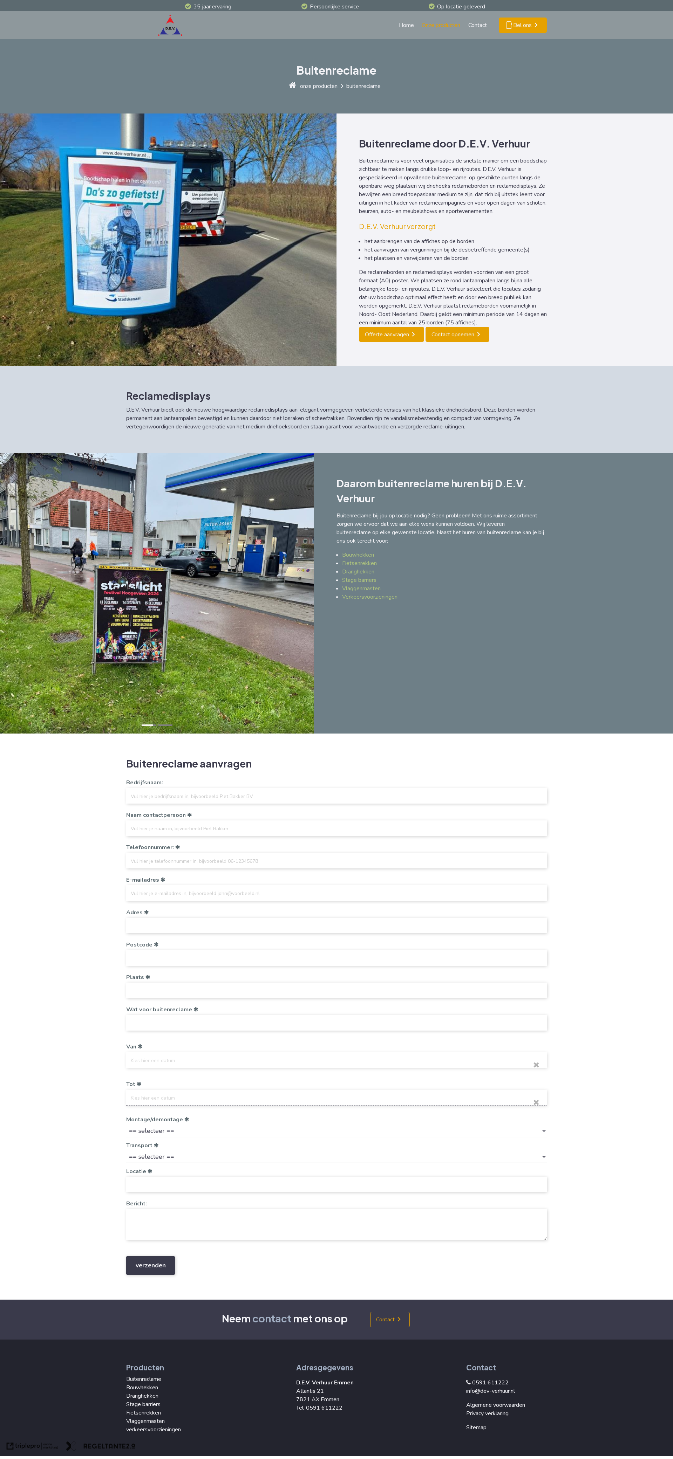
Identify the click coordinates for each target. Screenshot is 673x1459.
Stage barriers (359, 580)
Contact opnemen (452, 334)
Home (406, 25)
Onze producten (441, 25)
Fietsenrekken (359, 563)
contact (271, 1318)
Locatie (136, 1171)
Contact (477, 25)
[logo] (172, 25)
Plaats (135, 977)
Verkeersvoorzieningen (369, 597)
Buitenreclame (143, 1379)
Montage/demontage (154, 1119)
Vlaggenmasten (361, 588)
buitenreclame (363, 86)
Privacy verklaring (487, 1413)
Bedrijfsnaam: (144, 782)
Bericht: (136, 1203)
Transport (139, 1145)
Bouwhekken (358, 555)
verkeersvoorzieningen (153, 1429)
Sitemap (476, 1427)
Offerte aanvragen (387, 334)
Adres (134, 912)
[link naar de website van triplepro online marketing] (32, 1447)
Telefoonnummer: (150, 847)
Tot (130, 1084)
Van (131, 1047)
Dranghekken (358, 572)
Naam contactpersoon (156, 815)
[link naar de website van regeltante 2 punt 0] (100, 1447)
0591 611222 (490, 1382)
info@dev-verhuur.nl (490, 1391)
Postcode (139, 945)
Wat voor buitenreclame (159, 1009)
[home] (293, 85)
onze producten (319, 86)
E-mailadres (142, 880)
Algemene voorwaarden (495, 1405)
